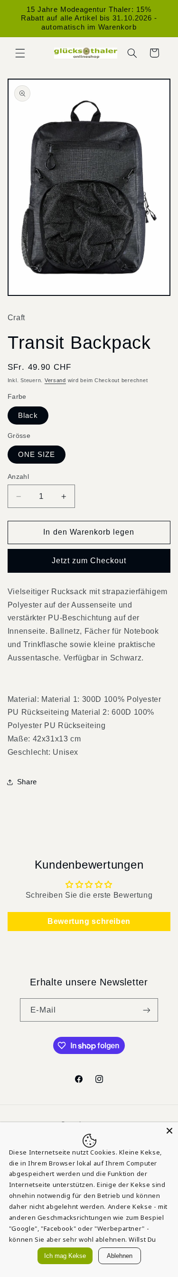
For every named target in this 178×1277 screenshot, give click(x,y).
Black (28, 415)
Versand (55, 380)
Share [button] (27, 782)
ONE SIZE (36, 454)
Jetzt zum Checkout (89, 561)
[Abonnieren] (147, 1010)
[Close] (169, 1130)
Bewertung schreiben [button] (89, 921)
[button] (20, 53)
